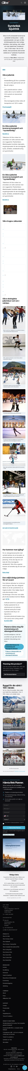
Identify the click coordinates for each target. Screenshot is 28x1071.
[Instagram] (14, 1067)
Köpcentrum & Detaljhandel (9, 978)
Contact (5, 1005)
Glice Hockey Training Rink (9, 944)
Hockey (5, 967)
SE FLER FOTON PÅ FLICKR (10, 528)
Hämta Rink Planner (15, 827)
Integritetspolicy (7, 1013)
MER (4, 69)
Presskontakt (6, 1008)
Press (4, 995)
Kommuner (5, 972)
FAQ (4, 1010)
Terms (18, 1069)
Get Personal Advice (10, 674)
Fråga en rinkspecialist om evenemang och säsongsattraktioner (13, 653)
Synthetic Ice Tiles (7, 1039)
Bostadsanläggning (7, 983)
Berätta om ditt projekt (20, 771)
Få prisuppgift (7, 107)
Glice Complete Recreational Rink (11, 946)
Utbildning (5, 986)
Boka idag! (6, 572)
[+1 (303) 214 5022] (21, 2)
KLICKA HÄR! (8, 621)
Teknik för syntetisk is (8, 1037)
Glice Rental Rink (7, 960)
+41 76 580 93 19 (8, 927)
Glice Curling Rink (7, 949)
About (4, 993)
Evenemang (6, 980)
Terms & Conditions (15, 822)
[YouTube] (16, 1067)
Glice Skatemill (6, 941)
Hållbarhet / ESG (7, 998)
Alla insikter (5, 1042)
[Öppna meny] (25, 2)
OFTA (7, 599)
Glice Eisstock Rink (7, 952)
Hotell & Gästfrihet (7, 975)
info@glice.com (20, 1055)
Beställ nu (6, 134)
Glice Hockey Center (8, 938)
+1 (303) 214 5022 (8, 914)
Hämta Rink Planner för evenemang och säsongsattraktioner (12, 646)
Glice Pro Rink (6, 936)
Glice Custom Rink (7, 957)
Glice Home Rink (7, 954)
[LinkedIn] (11, 1067)
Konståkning (6, 970)
